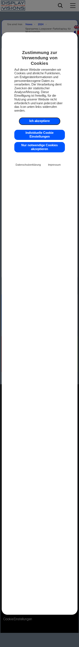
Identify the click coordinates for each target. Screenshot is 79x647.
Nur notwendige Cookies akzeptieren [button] (39, 147)
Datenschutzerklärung (28, 164)
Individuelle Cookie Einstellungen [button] (39, 134)
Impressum (54, 164)
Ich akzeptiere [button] (39, 121)
